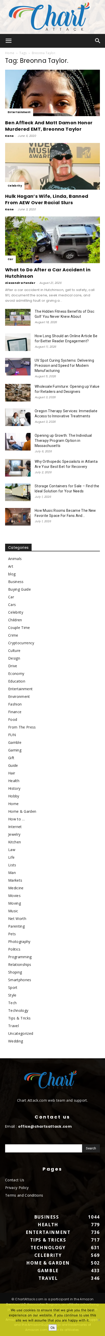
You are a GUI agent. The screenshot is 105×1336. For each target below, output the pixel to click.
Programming (20, 956)
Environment (19, 696)
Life (11, 857)
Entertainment (19, 112)
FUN (12, 734)
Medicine (16, 887)
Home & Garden (22, 811)
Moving (14, 903)
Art (10, 566)
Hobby (13, 796)
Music (13, 910)
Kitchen (14, 842)
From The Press (22, 727)
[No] (98, 1319)
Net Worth (17, 918)
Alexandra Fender (20, 283)
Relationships (19, 964)
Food (12, 719)
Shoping (15, 972)
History (14, 788)
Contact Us (14, 1179)
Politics (14, 949)
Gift (11, 757)
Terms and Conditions (24, 1195)
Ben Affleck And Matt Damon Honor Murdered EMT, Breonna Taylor (49, 125)
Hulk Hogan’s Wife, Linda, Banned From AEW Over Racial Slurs (46, 199)
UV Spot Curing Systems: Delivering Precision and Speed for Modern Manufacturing (64, 365)
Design (14, 658)
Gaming (14, 750)
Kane (9, 136)
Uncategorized (20, 1033)
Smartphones (19, 979)
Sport (13, 987)
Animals (15, 558)
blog (12, 574)
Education (16, 681)
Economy (16, 673)
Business (16, 581)
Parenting (16, 926)
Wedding (15, 1041)
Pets (12, 933)
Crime (13, 635)
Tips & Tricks (19, 1018)
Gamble (14, 742)
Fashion (15, 704)
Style (12, 995)
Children (15, 619)
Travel (13, 1025)
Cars (12, 604)
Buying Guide (19, 589)
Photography (19, 941)
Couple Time (19, 627)
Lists (12, 865)
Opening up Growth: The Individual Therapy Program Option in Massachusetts (63, 440)
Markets (15, 880)
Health (13, 780)
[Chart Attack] (52, 17)
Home (9, 53)
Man (12, 872)
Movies (14, 895)
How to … (16, 819)
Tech (12, 1002)
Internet (15, 826)
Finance (14, 711)
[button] (9, 41)
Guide (13, 765)
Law (11, 849)
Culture (14, 650)
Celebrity (15, 186)
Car (10, 259)
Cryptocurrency (21, 642)
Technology (18, 1010)
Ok (52, 1328)
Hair (11, 773)
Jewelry (14, 834)
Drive (12, 665)
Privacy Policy (17, 1187)
